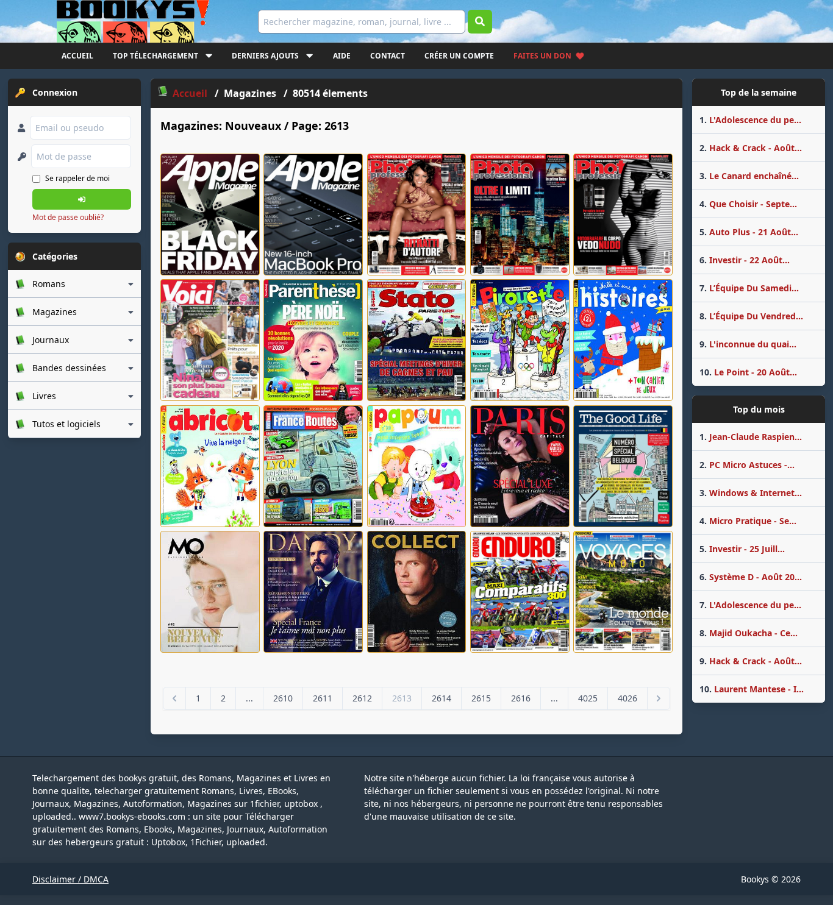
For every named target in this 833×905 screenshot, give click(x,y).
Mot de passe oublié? (68, 217)
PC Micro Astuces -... (747, 464)
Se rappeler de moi (77, 178)
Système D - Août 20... (750, 577)
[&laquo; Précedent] (174, 698)
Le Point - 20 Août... (748, 372)
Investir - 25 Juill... (742, 549)
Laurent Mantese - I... (751, 689)
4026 (627, 698)
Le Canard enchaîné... (749, 176)
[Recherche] (480, 22)
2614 (441, 698)
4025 (588, 698)
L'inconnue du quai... (747, 344)
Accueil (77, 56)
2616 (521, 698)
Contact (387, 56)
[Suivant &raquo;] (658, 698)
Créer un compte (459, 56)
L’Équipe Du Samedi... (749, 288)
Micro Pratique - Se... (747, 521)
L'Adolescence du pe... (750, 120)
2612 (362, 698)
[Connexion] (81, 199)
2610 (283, 698)
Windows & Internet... (750, 493)
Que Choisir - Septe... (748, 204)
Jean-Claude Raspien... (750, 436)
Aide (342, 56)
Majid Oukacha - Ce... (748, 633)
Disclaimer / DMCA (70, 879)
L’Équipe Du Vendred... (751, 316)
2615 (481, 698)
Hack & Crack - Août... (750, 148)
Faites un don (542, 56)
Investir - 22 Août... (744, 260)
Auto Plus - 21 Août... (748, 232)
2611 (322, 698)
